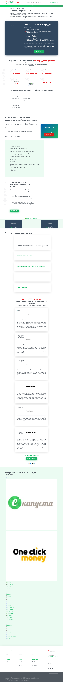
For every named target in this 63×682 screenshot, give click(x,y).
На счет (7, 651)
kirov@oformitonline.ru (53, 2)
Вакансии (32, 2)
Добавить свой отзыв (31, 458)
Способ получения (10, 650)
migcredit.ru (50, 227)
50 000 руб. (20, 665)
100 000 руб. (20, 666)
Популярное (35, 659)
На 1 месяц (20, 654)
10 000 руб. (20, 662)
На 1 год (20, 657)
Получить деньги (49, 134)
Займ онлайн (29, 5)
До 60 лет (7, 665)
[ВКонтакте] (28, 463)
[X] (32, 463)
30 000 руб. (20, 664)
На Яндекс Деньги (8, 657)
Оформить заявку (39, 51)
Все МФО (7, 640)
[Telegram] (34, 463)
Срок (20, 650)
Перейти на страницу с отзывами (31, 455)
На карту (7, 655)
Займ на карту (14, 5)
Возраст (8, 659)
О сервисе (28, 2)
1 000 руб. (20, 661)
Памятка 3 (33, 654)
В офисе (7, 653)
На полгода (20, 655)
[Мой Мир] (30, 463)
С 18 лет (7, 661)
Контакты (39, 2)
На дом (7, 654)
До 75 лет (7, 666)
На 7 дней (20, 651)
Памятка (33, 651)
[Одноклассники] (29, 463)
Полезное (43, 5)
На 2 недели (20, 653)
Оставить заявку (14, 210)
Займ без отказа (36, 5)
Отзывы (36, 2)
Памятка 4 (33, 655)
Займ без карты (22, 5)
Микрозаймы (7, 5)
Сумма (20, 659)
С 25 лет (7, 664)
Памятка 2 (33, 653)
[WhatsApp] (33, 463)
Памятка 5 (33, 657)
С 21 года (7, 662)
